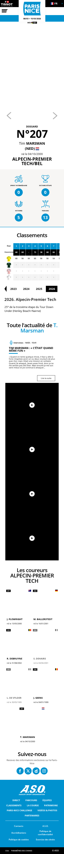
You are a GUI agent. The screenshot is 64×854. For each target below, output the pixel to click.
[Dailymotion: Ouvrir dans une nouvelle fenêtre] (36, 770)
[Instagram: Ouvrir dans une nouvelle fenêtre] (44, 770)
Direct (16, 800)
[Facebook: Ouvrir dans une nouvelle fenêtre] (20, 770)
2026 (52, 289)
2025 (39, 289)
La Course (33, 805)
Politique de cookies (19, 839)
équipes (47, 800)
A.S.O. (45, 826)
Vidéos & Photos (47, 810)
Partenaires (32, 815)
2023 (13, 289)
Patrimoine (51, 805)
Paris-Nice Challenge (19, 810)
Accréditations (18, 832)
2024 (26, 289)
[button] (55, 3)
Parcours (31, 800)
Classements (14, 805)
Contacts (18, 826)
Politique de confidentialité (45, 833)
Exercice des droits (45, 839)
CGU (7, 851)
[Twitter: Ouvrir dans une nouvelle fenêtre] (28, 770)
